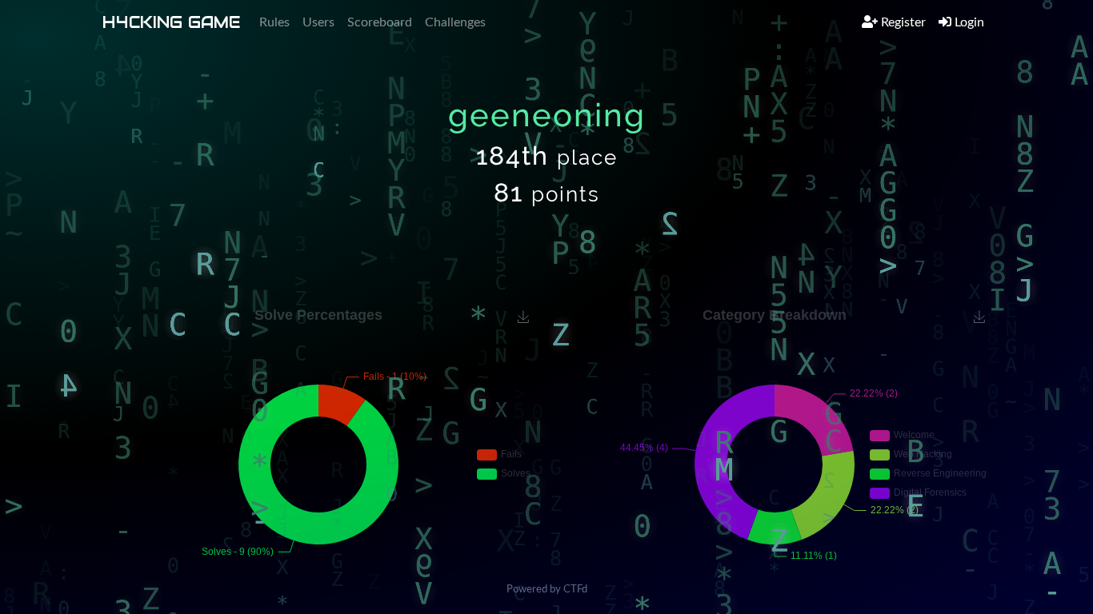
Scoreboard (379, 22)
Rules (274, 22)
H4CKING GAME (171, 22)
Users (318, 22)
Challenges (455, 22)
